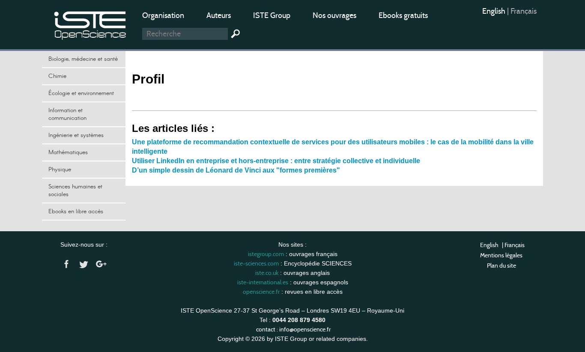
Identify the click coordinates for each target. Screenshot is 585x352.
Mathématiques (68, 152)
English (494, 11)
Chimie (57, 76)
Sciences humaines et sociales (75, 190)
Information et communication (67, 114)
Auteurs (218, 15)
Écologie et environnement (81, 93)
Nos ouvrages (334, 15)
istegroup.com (266, 254)
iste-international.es (262, 282)
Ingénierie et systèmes (76, 135)
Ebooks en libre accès (75, 211)
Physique (59, 169)
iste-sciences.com (256, 263)
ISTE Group (271, 15)
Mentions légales (501, 255)
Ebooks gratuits (403, 15)
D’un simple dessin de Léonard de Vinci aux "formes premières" (236, 170)
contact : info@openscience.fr (293, 329)
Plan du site (501, 265)
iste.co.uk (266, 273)
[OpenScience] (90, 23)
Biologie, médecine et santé (83, 59)
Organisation (163, 15)
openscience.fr (261, 291)
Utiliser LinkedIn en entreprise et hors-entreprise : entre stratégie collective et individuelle (276, 160)
